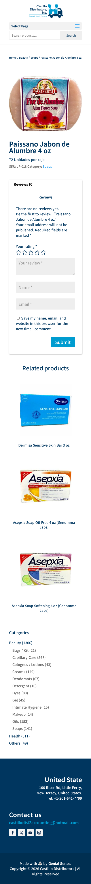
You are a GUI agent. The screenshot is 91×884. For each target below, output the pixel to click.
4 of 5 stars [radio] (37, 252)
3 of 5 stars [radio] (31, 252)
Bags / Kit (20, 650)
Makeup (19, 714)
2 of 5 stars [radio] (24, 252)
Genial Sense (59, 863)
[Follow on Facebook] (12, 832)
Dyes (16, 692)
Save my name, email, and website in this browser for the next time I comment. (42, 323)
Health (14, 736)
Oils (15, 721)
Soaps (34, 57)
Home (13, 57)
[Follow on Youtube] (30, 832)
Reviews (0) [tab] (24, 184)
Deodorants (22, 678)
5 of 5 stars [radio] (43, 252)
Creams (18, 671)
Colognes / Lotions (28, 664)
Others (15, 743)
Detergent (20, 685)
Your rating (26, 246)
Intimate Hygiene (27, 707)
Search (71, 35)
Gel (15, 700)
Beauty (23, 57)
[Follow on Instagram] (39, 832)
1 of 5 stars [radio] (18, 252)
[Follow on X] (21, 832)
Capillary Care (24, 657)
